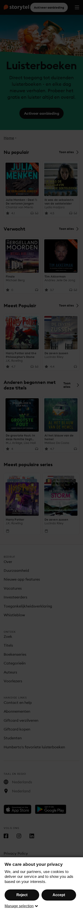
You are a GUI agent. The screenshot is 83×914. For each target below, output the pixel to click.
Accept (59, 895)
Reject (21, 895)
